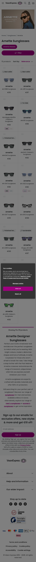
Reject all (18, 294)
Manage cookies (18, 283)
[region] (18, 281)
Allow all (18, 288)
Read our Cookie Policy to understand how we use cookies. (16, 277)
